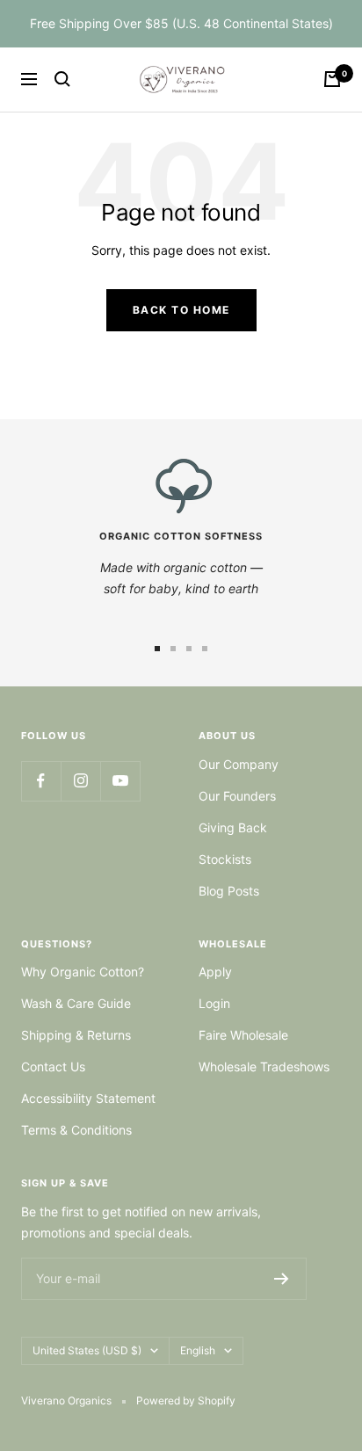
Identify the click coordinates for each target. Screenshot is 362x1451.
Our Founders (237, 795)
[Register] (281, 1279)
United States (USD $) (87, 1350)
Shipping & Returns (76, 1034)
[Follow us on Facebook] (41, 781)
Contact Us (53, 1066)
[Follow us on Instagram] (80, 781)
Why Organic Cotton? (82, 971)
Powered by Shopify (185, 1400)
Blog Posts (229, 890)
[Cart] (332, 79)
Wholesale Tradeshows (264, 1066)
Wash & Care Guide (76, 1003)
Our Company (239, 764)
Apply (215, 971)
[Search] (62, 79)
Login (214, 1003)
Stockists (225, 859)
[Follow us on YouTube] (120, 781)
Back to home (181, 309)
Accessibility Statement (88, 1098)
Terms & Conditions (76, 1129)
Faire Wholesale (243, 1034)
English (197, 1350)
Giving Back (233, 827)
